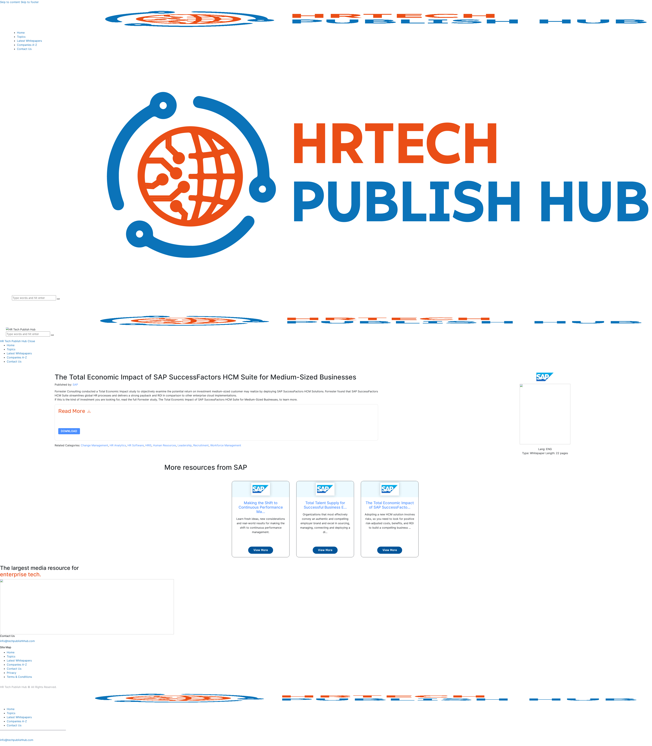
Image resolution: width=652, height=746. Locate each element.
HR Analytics (118, 445)
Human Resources (164, 445)
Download (69, 431)
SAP (75, 384)
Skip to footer (30, 2)
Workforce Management (225, 445)
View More (260, 550)
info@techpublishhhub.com (17, 641)
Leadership (185, 445)
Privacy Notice (161, 423)
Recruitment (201, 445)
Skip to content (10, 2)
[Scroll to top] (2, 744)
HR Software (136, 445)
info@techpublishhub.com (16, 740)
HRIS (148, 445)
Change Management (94, 445)
